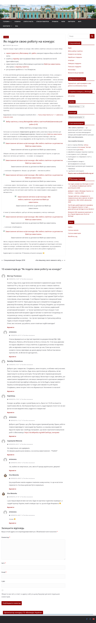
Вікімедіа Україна (77, 179)
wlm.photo (71, 96)
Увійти (70, 227)
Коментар (6, 537)
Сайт (3, 581)
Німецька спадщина (74, 63)
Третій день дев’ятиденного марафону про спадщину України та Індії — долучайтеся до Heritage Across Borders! (81, 207)
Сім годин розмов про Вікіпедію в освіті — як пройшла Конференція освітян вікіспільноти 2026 (81, 186)
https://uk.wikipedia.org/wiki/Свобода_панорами (41, 432)
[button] (10, 21)
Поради (6, 37)
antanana (15, 45)
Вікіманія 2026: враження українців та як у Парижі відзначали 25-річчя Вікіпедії (80, 214)
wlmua (86, 145)
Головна (6, 21)
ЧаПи (63, 21)
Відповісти (10, 327)
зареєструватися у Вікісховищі (17, 53)
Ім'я (4, 563)
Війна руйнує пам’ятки (75, 51)
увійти (34, 53)
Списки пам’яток (42, 21)
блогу (81, 149)
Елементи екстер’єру (74, 54)
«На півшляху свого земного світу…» (49, 260)
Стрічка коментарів (74, 233)
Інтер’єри (71, 60)
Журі (79, 21)
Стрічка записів (73, 230)
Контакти (6, 26)
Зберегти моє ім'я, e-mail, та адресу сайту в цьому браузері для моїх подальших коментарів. (31, 595)
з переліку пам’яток (21, 67)
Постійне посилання (27, 279)
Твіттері (88, 147)
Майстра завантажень (52, 64)
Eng (16, 26)
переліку (16, 59)
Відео (70, 48)
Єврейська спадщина (75, 57)
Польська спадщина (74, 66)
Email (4, 572)
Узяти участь (28, 21)
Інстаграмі (81, 147)
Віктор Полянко (14, 276)
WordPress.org (72, 236)
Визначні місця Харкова (76, 73)
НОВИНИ (18, 21)
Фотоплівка (71, 70)
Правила (55, 21)
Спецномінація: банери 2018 (14, 260)
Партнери (71, 21)
